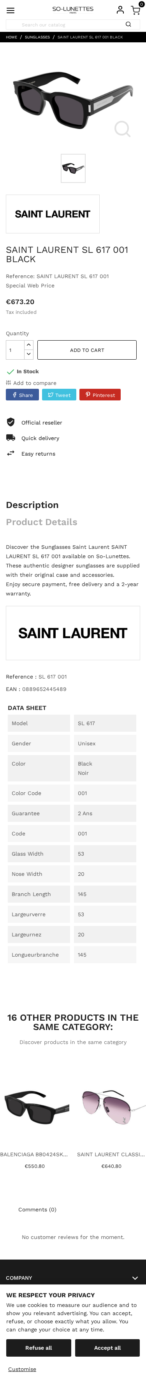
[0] (135, 9)
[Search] (131, 22)
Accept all (107, 1348)
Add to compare (34, 383)
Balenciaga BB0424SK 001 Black (34, 1154)
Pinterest (104, 395)
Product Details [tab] (41, 522)
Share (26, 395)
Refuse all (38, 1348)
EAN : (13, 689)
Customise (22, 1369)
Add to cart (87, 350)
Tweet (62, 395)
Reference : (21, 676)
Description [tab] (32, 504)
